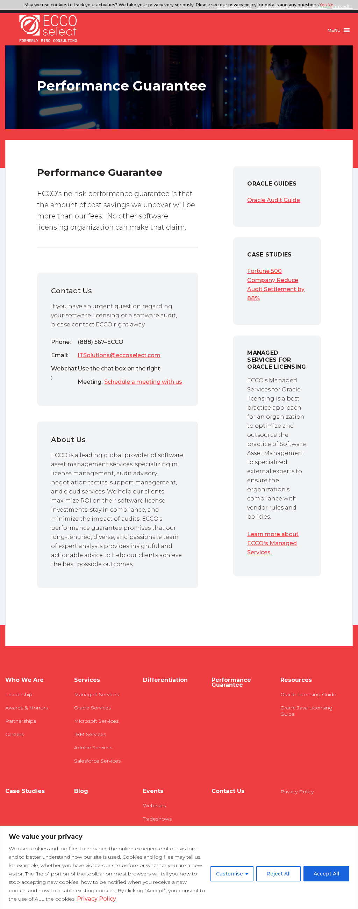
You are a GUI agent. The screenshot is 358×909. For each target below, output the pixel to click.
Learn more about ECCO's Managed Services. (273, 543)
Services (87, 680)
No (331, 4)
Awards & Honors (26, 708)
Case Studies (25, 791)
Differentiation (165, 680)
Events (153, 791)
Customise (229, 874)
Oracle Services (92, 708)
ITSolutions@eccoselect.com (119, 355)
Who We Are (24, 680)
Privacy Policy (96, 898)
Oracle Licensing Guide (308, 694)
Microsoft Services (96, 721)
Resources (296, 680)
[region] (179, 867)
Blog (81, 791)
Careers (14, 734)
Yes (323, 4)
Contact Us (228, 791)
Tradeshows (157, 819)
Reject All (278, 874)
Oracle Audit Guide (273, 200)
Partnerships (20, 721)
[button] (334, 30)
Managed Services (96, 694)
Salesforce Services (97, 761)
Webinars (154, 805)
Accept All (326, 874)
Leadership (19, 694)
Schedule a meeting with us (143, 381)
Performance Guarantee (231, 682)
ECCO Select (48, 29)
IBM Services (90, 734)
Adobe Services (93, 747)
